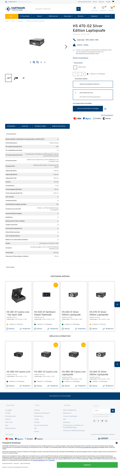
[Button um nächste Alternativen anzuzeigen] (117, 304)
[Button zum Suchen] (78, 9)
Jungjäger (8, 410)
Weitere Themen (10, 428)
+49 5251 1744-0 (12, 2)
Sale (10, 16)
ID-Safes (8, 413)
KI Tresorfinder (25, 16)
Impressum (66, 422)
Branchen (81, 16)
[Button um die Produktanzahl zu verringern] (80, 74)
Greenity (8, 419)
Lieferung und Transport (42, 413)
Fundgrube (94, 16)
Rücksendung (38, 416)
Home (6, 21)
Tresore (39, 16)
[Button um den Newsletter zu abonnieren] (113, 411)
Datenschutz (67, 413)
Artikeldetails (11, 126)
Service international (41, 425)
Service (95, 2)
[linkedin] (106, 420)
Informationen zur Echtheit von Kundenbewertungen (73, 426)
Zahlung (37, 410)
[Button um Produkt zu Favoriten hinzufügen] (105, 109)
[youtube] (102, 420)
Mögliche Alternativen (59, 126)
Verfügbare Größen (40, 126)
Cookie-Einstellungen (70, 416)
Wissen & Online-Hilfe (84, 2)
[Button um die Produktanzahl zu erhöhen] (83, 74)
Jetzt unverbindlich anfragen (88, 109)
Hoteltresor (20, 21)
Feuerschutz (67, 16)
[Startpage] (15, 9)
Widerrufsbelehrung (69, 410)
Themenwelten (10, 405)
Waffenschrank (53, 16)
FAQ (35, 428)
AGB (64, 419)
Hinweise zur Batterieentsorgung (74, 431)
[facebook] (98, 420)
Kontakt (108, 2)
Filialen (36, 419)
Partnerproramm (10, 416)
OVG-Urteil (8, 422)
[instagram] (94, 420)
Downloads (25, 126)
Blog (6, 425)
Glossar (36, 432)
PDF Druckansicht (107, 115)
